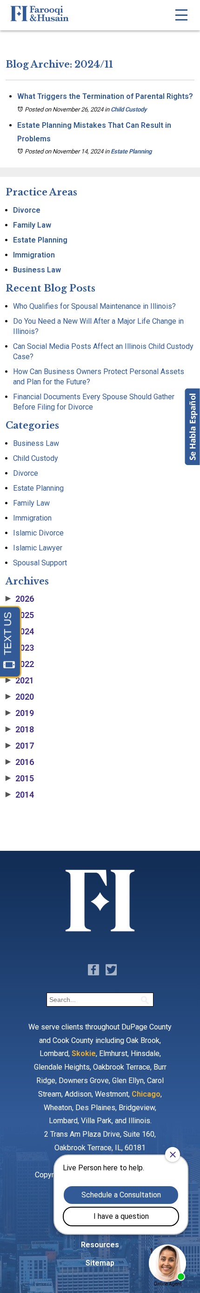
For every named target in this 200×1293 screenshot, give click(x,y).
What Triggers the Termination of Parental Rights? (105, 96)
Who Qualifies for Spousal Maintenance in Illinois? (94, 306)
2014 (20, 794)
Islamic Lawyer (37, 547)
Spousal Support (40, 562)
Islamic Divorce (38, 532)
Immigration (34, 254)
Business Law (37, 269)
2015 (20, 778)
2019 (20, 713)
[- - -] (181, 15)
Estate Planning (131, 151)
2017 (20, 746)
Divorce (26, 210)
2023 (20, 648)
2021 (20, 680)
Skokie (84, 1053)
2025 (20, 615)
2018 (20, 729)
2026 (20, 599)
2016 (20, 762)
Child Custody (129, 109)
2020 (20, 697)
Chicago (146, 1094)
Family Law (32, 225)
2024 (20, 631)
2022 (20, 664)
